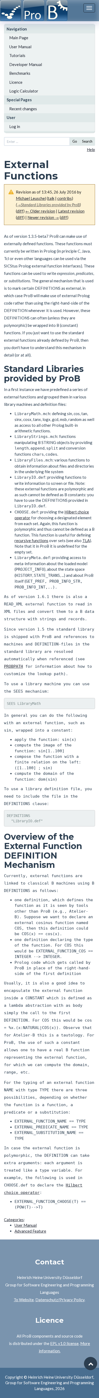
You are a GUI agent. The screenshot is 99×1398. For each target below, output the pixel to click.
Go (74, 141)
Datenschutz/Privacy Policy (59, 1299)
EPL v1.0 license (64, 1343)
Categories (14, 1219)
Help (91, 149)
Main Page (18, 37)
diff (20, 211)
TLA (86, 540)
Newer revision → (43, 217)
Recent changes (23, 108)
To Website (24, 1299)
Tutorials (17, 55)
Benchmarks (19, 73)
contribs (64, 198)
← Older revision (40, 211)
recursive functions (31, 540)
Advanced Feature (30, 1231)
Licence (15, 82)
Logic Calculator (23, 91)
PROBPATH (13, 666)
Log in (14, 126)
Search (87, 141)
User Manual (20, 46)
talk (51, 198)
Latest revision (71, 211)
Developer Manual (25, 64)
